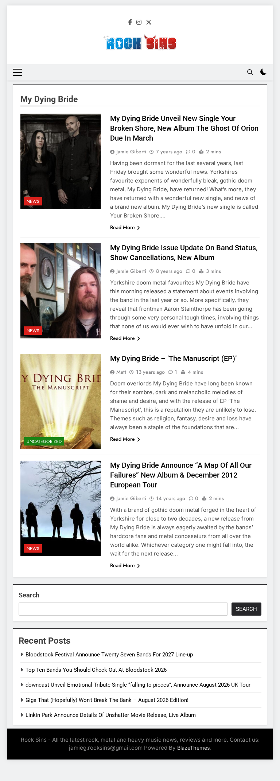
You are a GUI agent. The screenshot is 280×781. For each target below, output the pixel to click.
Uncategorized (44, 441)
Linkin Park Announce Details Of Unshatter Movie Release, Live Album (111, 715)
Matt (121, 372)
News (33, 201)
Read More (122, 227)
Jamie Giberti (131, 151)
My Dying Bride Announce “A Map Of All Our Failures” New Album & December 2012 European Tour (181, 475)
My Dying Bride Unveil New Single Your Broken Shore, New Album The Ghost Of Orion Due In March (184, 128)
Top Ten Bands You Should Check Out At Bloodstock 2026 (96, 670)
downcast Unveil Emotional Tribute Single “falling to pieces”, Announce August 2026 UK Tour (138, 685)
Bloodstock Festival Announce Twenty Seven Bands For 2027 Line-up (109, 654)
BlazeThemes (193, 748)
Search (29, 595)
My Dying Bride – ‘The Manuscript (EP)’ (173, 358)
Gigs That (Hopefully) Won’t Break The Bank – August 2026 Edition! (107, 700)
